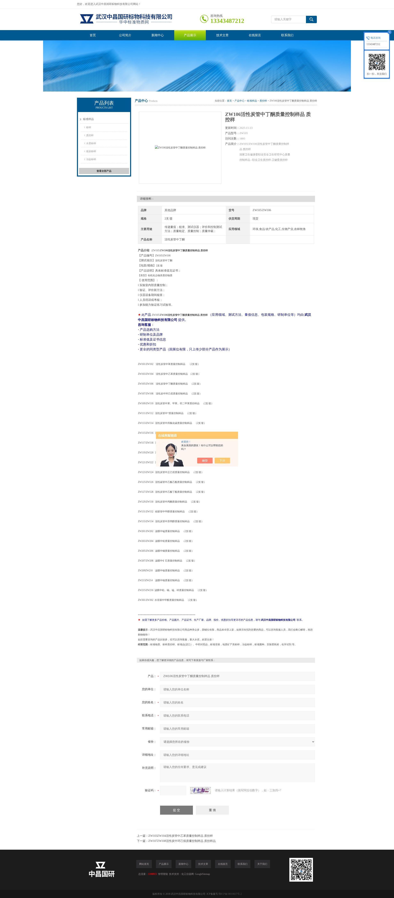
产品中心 (239, 100)
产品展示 (190, 35)
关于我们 (262, 864)
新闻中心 (157, 35)
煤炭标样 (91, 151)
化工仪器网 (187, 874)
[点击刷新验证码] (200, 790)
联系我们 (287, 35)
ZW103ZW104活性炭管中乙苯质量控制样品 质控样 (180, 835)
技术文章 (222, 35)
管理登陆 (163, 874)
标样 (88, 127)
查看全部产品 (104, 171)
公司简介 (125, 35)
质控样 (90, 135)
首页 (93, 35)
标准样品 (88, 119)
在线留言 (255, 35)
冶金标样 (91, 159)
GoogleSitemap (202, 874)
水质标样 (91, 143)
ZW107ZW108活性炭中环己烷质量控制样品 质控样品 (182, 841)
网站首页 (144, 864)
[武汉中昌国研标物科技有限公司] (138, 19)
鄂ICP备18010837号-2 (230, 893)
